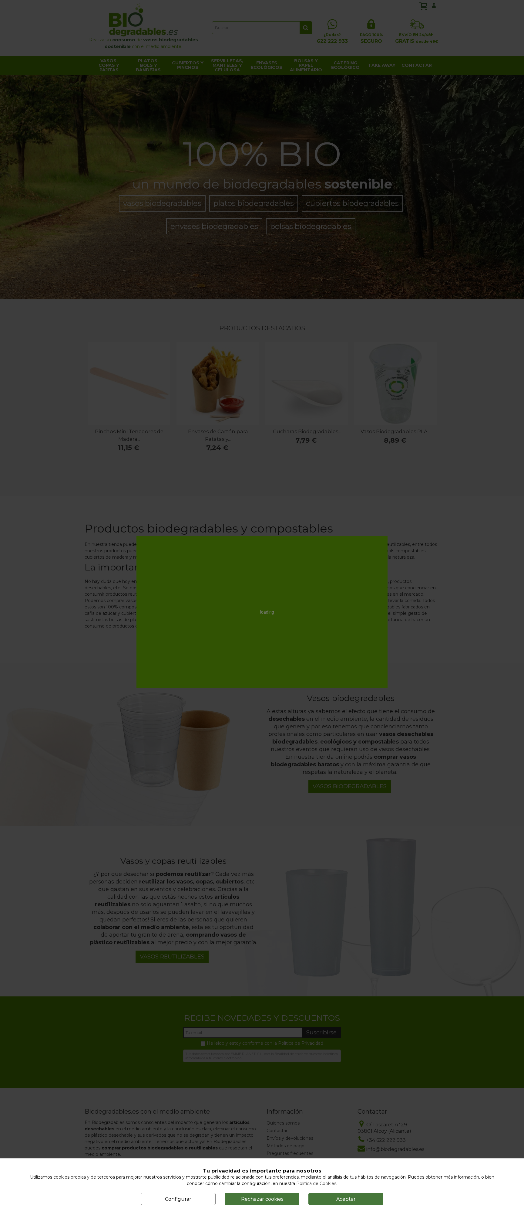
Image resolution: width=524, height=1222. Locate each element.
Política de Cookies (316, 1183)
